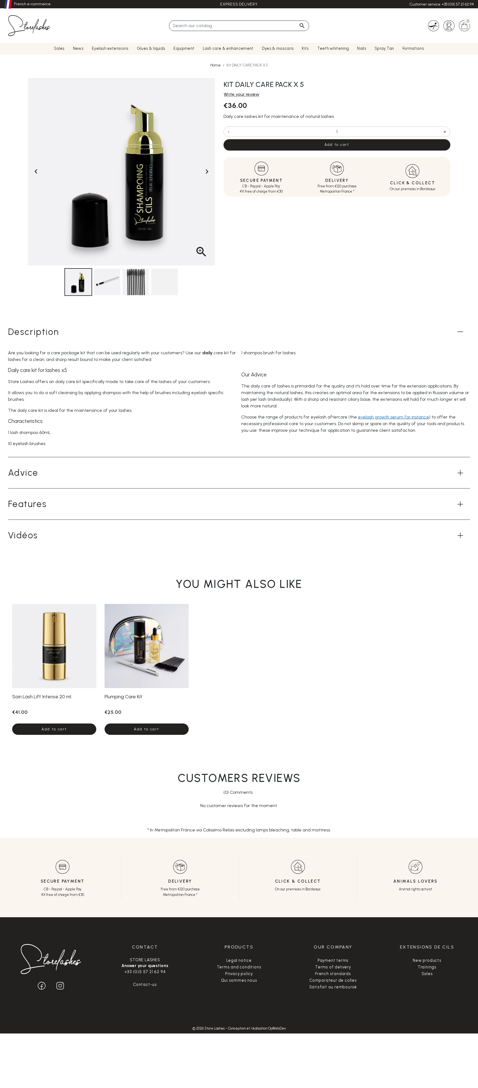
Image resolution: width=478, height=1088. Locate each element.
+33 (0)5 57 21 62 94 (457, 4)
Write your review (241, 94)
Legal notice (239, 960)
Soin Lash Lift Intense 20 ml (41, 696)
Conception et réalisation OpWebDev (257, 1028)
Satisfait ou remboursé (333, 986)
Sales (427, 973)
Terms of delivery (333, 967)
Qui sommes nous (239, 980)
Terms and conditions (239, 967)
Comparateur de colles (333, 980)
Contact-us (145, 984)
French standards (333, 973)
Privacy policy (239, 973)
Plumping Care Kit (123, 696)
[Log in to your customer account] (448, 25)
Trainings (427, 967)
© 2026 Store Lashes (209, 1028)
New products (427, 960)
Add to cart (336, 145)
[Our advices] (433, 25)
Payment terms (333, 960)
